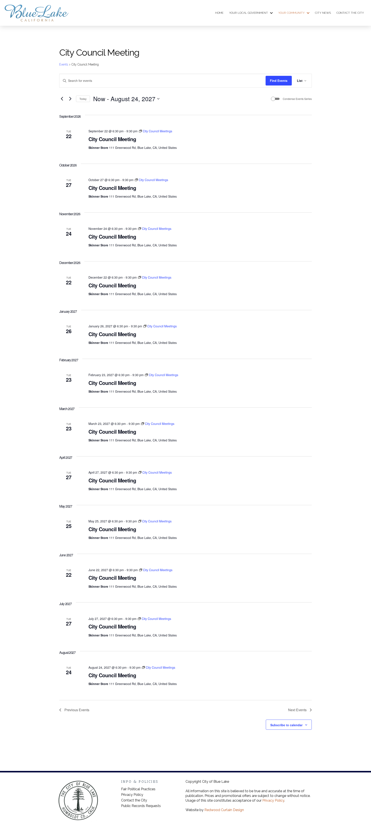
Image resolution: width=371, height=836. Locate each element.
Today (83, 99)
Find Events (278, 80)
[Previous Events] (61, 98)
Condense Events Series (297, 99)
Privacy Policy (273, 800)
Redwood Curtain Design (224, 810)
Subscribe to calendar (286, 725)
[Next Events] (70, 98)
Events (63, 64)
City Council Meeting (112, 139)
